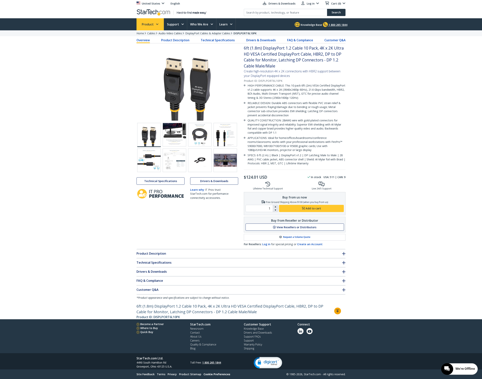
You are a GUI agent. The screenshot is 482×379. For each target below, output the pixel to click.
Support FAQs (252, 336)
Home (140, 33)
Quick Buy (146, 332)
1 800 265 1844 (211, 362)
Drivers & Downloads (261, 40)
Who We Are (199, 24)
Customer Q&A (334, 40)
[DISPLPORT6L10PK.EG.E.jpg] (149, 160)
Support (173, 24)
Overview (143, 40)
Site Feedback (146, 374)
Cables (151, 33)
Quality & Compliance (203, 344)
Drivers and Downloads (258, 332)
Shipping (249, 348)
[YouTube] (310, 331)
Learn (223, 24)
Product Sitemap (190, 374)
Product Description (175, 40)
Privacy (172, 374)
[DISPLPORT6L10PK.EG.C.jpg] (200, 134)
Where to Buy (149, 328)
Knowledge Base (311, 25)
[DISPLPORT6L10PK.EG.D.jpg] (225, 134)
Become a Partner (152, 324)
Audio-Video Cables (170, 33)
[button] (275, 206)
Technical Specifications (218, 40)
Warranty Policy (253, 344)
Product (148, 24)
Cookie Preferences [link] (217, 374)
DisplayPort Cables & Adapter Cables (207, 33)
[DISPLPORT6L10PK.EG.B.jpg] (174, 134)
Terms (161, 374)
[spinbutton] (259, 208)
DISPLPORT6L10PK (245, 33)
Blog (192, 348)
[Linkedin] (300, 331)
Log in (266, 244)
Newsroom (197, 328)
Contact (195, 332)
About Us (195, 336)
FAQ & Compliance (300, 40)
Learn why (197, 189)
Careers (195, 340)
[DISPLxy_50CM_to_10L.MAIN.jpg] (149, 135)
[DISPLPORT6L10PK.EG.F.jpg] (174, 160)
